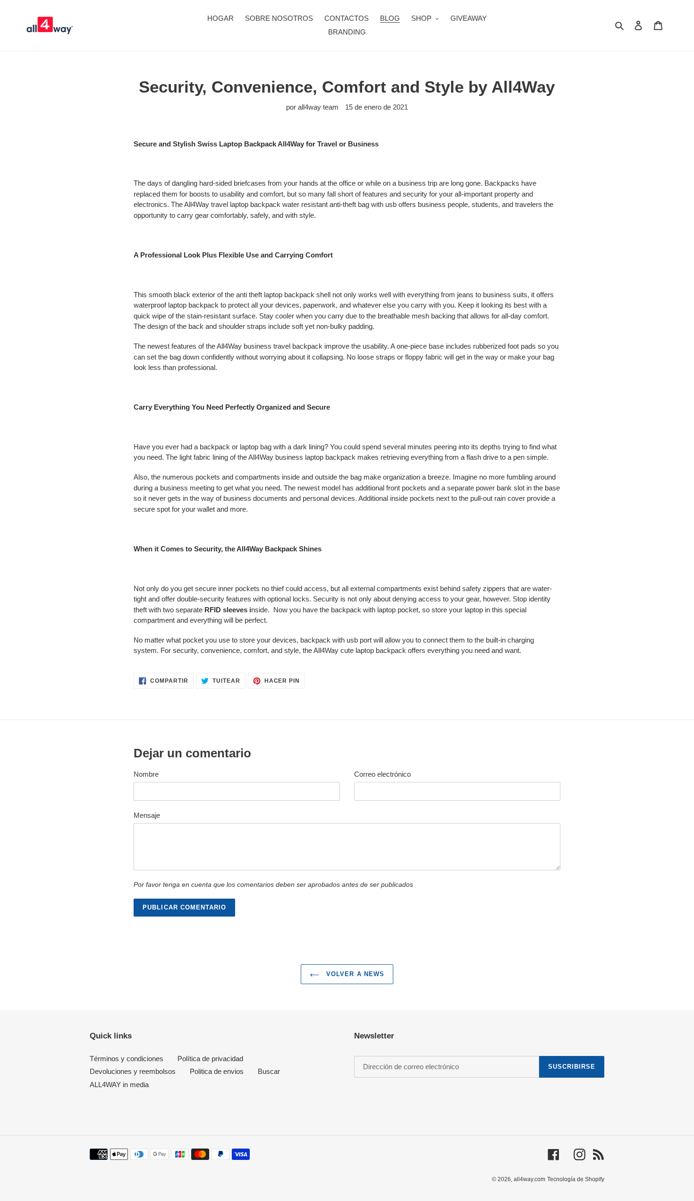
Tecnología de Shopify (575, 1179)
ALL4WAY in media (119, 1085)
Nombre (146, 774)
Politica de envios (217, 1071)
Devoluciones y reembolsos (133, 1071)
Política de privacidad (210, 1059)
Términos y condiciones (126, 1059)
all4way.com (529, 1179)
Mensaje (147, 815)
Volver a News (354, 974)
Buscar (269, 1071)
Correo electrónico (382, 774)
